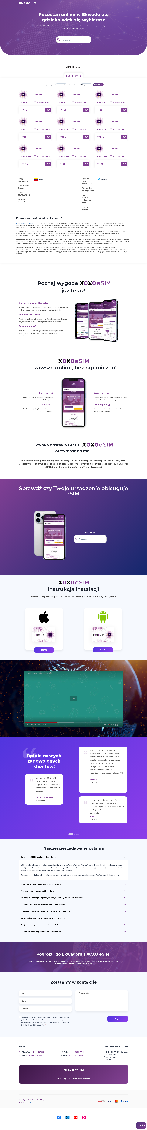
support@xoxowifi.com (77, 1055)
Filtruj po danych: (48, 85)
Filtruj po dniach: (73, 85)
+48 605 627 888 (37, 1052)
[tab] (73, 75)
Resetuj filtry (98, 84)
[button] (73, 699)
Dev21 (29, 1102)
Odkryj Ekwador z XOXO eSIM (26, 223)
